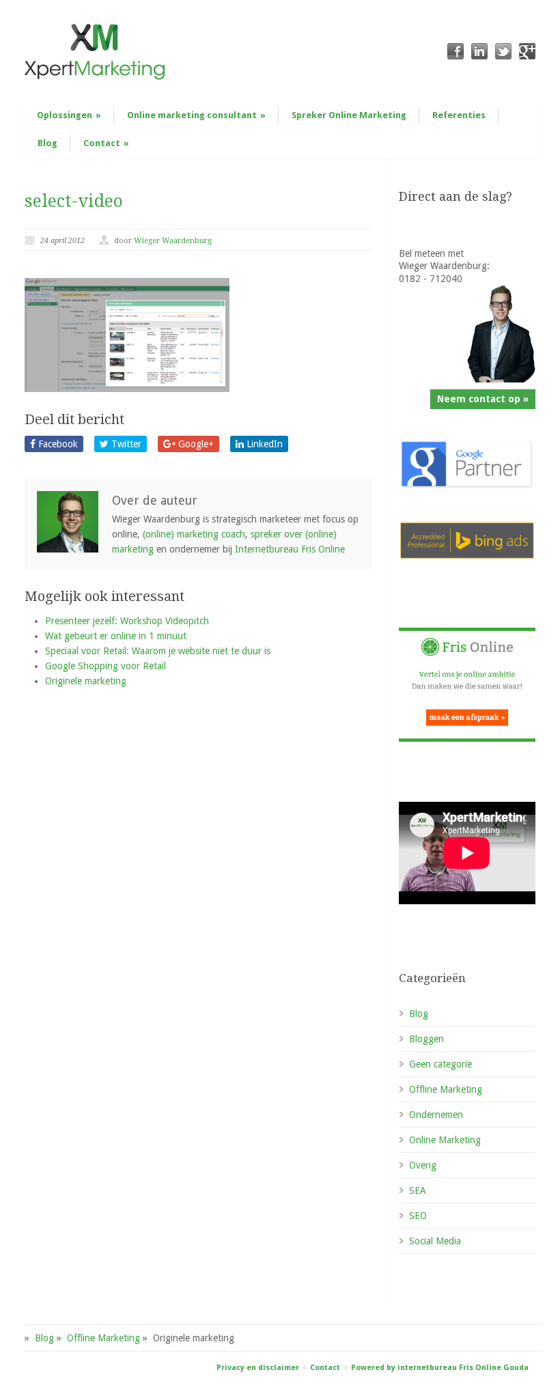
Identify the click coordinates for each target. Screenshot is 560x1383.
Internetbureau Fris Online (290, 549)
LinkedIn (263, 443)
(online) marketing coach (194, 534)
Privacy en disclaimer (257, 1367)
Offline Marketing (445, 1089)
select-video (74, 201)
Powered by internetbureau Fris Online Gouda (440, 1367)
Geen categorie (440, 1064)
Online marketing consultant (196, 115)
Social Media (435, 1240)
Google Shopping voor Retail (105, 665)
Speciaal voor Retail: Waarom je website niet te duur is (157, 650)
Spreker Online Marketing (349, 115)
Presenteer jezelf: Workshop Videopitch (127, 620)
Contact (106, 143)
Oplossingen (69, 115)
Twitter (125, 443)
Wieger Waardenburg (173, 240)
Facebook (57, 443)
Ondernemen (436, 1114)
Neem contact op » (483, 398)
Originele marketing (85, 680)
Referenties (459, 115)
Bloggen (426, 1038)
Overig (422, 1165)
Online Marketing (445, 1139)
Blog (47, 143)
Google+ (195, 443)
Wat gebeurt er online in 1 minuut (115, 635)
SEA (417, 1190)
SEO (418, 1215)
